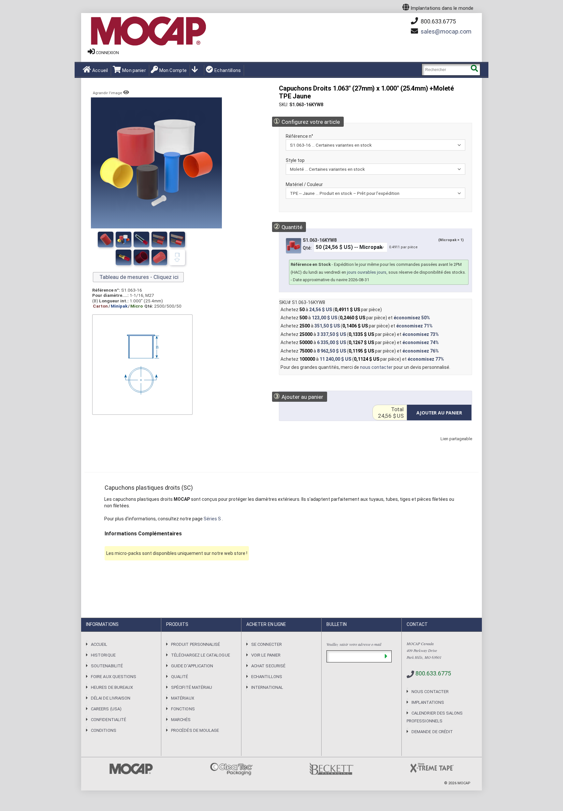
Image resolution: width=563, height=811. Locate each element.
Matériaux (182, 698)
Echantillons (227, 70)
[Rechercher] (474, 69)
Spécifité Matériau (191, 687)
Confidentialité (108, 719)
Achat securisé (268, 665)
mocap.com (446, 31)
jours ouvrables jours (366, 272)
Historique (103, 655)
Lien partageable (446, 445)
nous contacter (376, 367)
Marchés (181, 719)
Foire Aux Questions (113, 676)
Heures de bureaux (112, 687)
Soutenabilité (107, 665)
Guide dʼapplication (192, 665)
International (267, 687)
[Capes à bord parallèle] (123, 239)
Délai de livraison (110, 698)
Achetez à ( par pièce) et (355, 317)
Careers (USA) (106, 708)
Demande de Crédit (432, 731)
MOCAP (463, 783)
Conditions (103, 730)
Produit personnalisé (195, 644)
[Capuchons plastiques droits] (105, 239)
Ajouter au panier (298, 396)
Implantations (427, 702)
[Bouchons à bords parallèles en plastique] (159, 239)
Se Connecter (266, 644)
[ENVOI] (386, 656)
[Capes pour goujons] (141, 239)
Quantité (287, 226)
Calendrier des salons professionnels (435, 717)
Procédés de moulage (195, 730)
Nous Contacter (430, 691)
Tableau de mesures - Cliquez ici (138, 277)
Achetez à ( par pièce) (331, 309)
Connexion (107, 52)
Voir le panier (266, 655)
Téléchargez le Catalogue (200, 655)
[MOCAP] (148, 31)
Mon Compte (173, 70)
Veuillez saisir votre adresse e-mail (353, 644)
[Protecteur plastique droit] (177, 239)
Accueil (100, 70)
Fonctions (183, 708)
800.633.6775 (437, 21)
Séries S (213, 518)
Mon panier (134, 70)
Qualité (179, 676)
